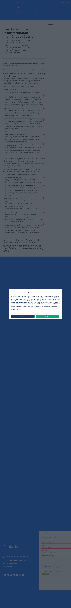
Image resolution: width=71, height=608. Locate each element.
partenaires (21, 294)
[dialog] (35, 304)
